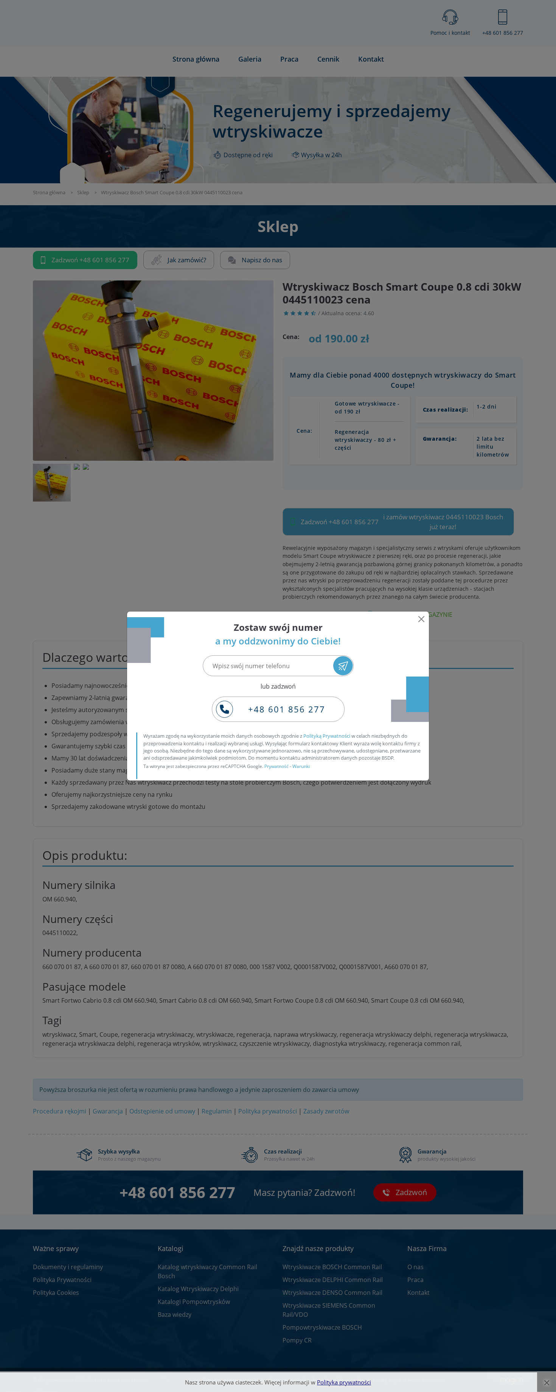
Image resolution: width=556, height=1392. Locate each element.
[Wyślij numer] (343, 666)
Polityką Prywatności (326, 735)
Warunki (301, 766)
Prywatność (276, 766)
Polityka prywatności (344, 1382)
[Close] (421, 619)
